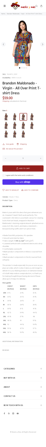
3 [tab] (23, 67)
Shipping (5, 101)
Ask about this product (14, 148)
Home (3, 14)
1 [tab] (19, 67)
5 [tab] (26, 67)
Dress (16, 200)
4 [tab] (24, 67)
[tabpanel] (23, 43)
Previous (3, 44)
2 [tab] (21, 67)
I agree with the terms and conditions (19, 175)
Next (42, 44)
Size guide (10, 144)
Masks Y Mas (14, 197)
